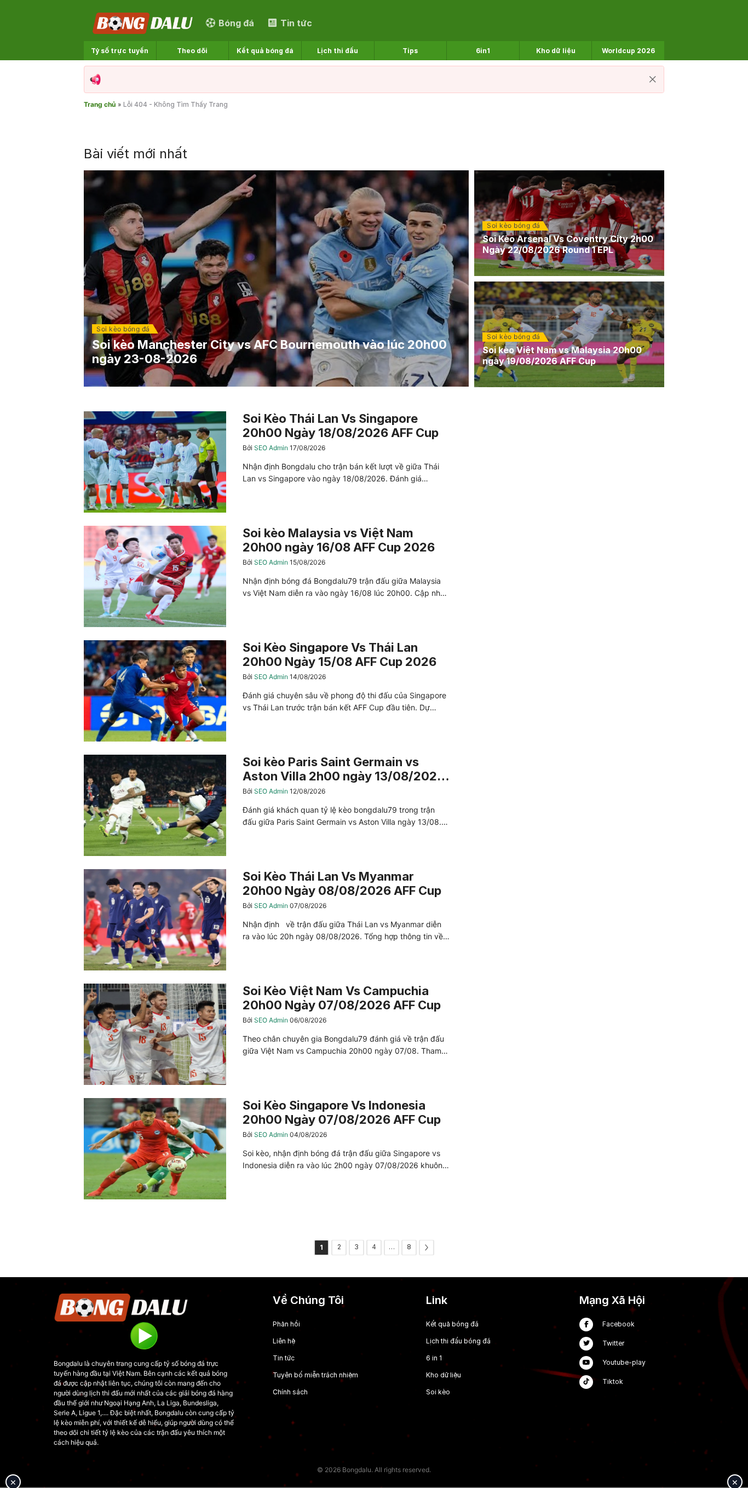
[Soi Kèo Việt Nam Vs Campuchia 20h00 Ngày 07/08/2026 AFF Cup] (267, 1034)
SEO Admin (272, 448)
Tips (410, 51)
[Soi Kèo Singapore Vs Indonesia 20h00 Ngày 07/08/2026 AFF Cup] (267, 1148)
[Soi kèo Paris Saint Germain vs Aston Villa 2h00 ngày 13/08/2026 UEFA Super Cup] (267, 805)
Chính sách (290, 1392)
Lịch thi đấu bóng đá (458, 1341)
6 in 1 (434, 1358)
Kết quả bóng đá (265, 51)
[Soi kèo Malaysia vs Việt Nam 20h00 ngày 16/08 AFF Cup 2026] (267, 576)
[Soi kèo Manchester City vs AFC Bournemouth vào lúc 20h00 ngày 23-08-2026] (276, 278)
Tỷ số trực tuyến (119, 51)
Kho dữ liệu (556, 51)
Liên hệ (284, 1341)
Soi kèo (438, 1392)
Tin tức (284, 1358)
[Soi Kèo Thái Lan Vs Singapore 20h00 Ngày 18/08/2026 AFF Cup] (267, 462)
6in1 (483, 51)
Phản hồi (286, 1324)
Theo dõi (192, 51)
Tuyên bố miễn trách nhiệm (315, 1375)
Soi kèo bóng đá (123, 329)
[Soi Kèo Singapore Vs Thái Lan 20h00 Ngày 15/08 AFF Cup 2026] (267, 691)
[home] (143, 23)
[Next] (426, 1247)
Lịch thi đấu (337, 51)
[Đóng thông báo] (653, 79)
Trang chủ (100, 104)
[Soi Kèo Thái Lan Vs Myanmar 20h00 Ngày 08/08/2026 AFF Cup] (267, 919)
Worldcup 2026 (628, 51)
